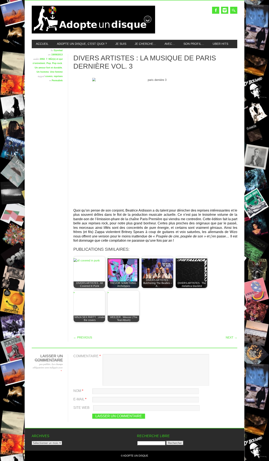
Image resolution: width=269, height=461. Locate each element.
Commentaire (87, 356)
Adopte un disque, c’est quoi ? (82, 43)
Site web (81, 407)
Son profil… (193, 43)
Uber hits (220, 43)
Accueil (42, 43)
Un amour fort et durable (48, 67)
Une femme (56, 72)
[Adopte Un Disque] (93, 32)
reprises (58, 76)
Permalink (57, 80)
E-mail (79, 399)
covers (49, 76)
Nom (78, 391)
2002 (42, 59)
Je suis (120, 43)
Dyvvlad (58, 50)
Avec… (170, 43)
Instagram (224, 10)
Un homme (43, 72)
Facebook (215, 10)
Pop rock (57, 63)
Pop (48, 63)
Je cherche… (145, 43)
